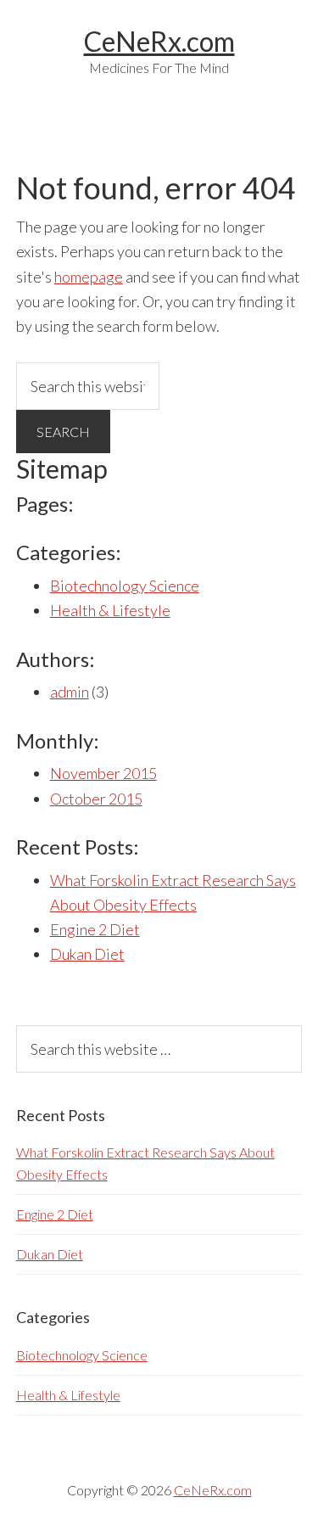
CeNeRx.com (159, 41)
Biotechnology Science (124, 585)
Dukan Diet (87, 954)
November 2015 (103, 773)
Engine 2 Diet (95, 929)
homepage (88, 276)
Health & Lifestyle (110, 610)
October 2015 (96, 798)
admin (69, 691)
